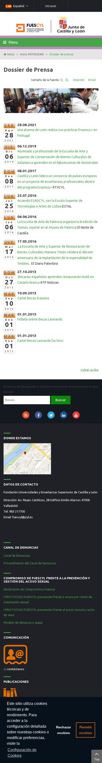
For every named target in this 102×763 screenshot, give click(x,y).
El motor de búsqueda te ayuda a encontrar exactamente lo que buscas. (51, 389)
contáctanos (15, 669)
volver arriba (89, 369)
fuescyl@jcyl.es (22, 517)
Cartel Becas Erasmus (33, 298)
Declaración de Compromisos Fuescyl (30, 589)
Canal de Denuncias (17, 555)
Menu (13, 42)
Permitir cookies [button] (85, 730)
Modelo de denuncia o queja (23, 622)
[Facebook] (38, 415)
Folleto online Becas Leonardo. (40, 319)
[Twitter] (51, 415)
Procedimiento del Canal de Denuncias (30, 563)
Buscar (61, 400)
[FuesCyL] (51, 23)
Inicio (10, 54)
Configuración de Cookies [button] (22, 753)
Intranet (50, 6)
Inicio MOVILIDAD (32, 54)
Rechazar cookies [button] (63, 730)
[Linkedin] (63, 415)
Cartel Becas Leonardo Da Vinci (40, 341)
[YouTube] (76, 415)
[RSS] (25, 415)
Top (97, 759)
